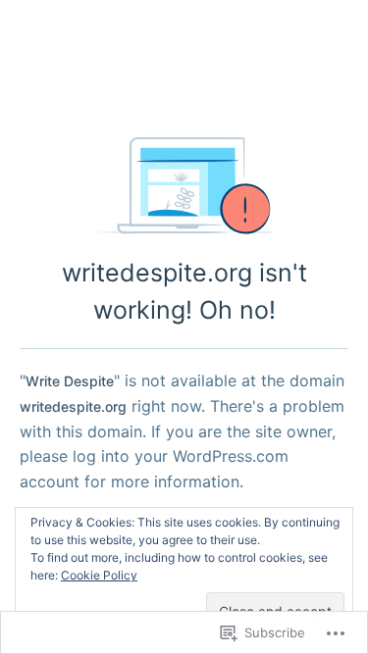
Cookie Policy (99, 575)
